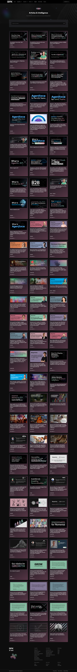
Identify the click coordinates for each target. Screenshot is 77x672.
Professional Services (49, 653)
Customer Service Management (38, 653)
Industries (24, 1)
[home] (9, 2)
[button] (19, 2)
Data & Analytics (36, 657)
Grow (58, 653)
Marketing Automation (37, 651)
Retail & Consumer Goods (49, 651)
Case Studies (40, 1)
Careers (44, 1)
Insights (35, 1)
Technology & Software (49, 652)
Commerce (35, 656)
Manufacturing (48, 656)
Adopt (58, 652)
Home (15, 1)
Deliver (59, 651)
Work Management (37, 658)
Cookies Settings (65, 670)
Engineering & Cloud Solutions (38, 659)
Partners (30, 1)
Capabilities (19, 1)
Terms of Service (60, 670)
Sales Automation (36, 652)
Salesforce (35, 665)
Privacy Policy (55, 670)
